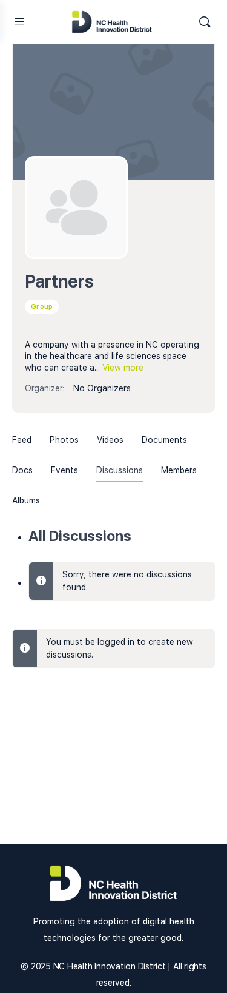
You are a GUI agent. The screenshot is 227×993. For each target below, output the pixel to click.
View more (122, 367)
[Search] (204, 22)
